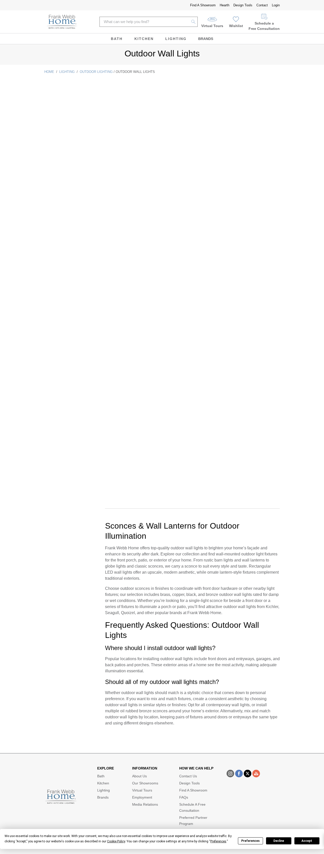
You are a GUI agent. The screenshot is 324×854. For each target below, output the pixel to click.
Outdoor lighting (96, 72)
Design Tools (242, 5)
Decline (278, 841)
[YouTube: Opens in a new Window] (256, 773)
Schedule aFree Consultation (264, 26)
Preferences (250, 841)
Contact (262, 5)
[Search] (193, 22)
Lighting (176, 39)
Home (49, 72)
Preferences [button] (218, 841)
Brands (205, 39)
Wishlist (236, 26)
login (276, 5)
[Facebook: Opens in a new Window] (239, 773)
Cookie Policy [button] (116, 841)
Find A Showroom (203, 5)
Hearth (224, 5)
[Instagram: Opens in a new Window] (230, 773)
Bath (117, 39)
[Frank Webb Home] (61, 21)
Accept (306, 841)
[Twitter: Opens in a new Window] (247, 773)
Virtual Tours (212, 26)
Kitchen (144, 39)
